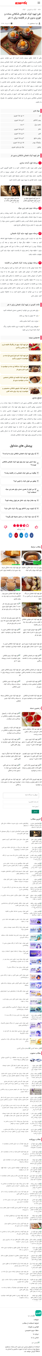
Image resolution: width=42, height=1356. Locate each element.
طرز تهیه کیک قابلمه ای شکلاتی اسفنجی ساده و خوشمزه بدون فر (32, 697)
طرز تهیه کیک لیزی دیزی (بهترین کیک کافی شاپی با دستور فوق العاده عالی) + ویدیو (32, 756)
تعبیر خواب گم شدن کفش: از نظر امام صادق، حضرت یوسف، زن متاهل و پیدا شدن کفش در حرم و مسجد (14, 1084)
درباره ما (36, 1334)
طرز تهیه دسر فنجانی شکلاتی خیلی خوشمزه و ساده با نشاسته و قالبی (32, 671)
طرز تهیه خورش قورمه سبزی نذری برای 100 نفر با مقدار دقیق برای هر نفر (32, 646)
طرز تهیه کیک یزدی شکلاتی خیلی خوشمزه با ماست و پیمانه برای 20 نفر (11, 672)
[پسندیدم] (36, 526)
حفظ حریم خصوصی (32, 1330)
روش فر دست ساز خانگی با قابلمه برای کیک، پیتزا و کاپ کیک (32, 569)
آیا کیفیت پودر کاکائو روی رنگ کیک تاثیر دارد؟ (20, 508)
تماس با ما (35, 1337)
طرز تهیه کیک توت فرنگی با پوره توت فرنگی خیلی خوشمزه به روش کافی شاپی (11, 756)
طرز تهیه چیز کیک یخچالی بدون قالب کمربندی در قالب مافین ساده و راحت (32, 731)
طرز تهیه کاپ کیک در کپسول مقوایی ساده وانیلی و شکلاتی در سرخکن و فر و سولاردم (11, 730)
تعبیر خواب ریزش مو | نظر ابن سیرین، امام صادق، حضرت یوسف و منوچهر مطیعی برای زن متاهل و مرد (14, 1076)
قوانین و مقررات (33, 1327)
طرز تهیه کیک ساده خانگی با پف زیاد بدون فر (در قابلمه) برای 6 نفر (10, 569)
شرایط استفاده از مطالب (30, 1323)
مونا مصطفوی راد (33, 23)
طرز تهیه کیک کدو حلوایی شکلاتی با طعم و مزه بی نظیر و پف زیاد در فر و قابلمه (32, 622)
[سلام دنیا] (31, 1316)
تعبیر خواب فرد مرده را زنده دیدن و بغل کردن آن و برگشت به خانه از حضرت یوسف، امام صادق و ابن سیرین (14, 1107)
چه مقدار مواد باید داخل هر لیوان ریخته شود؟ (20, 500)
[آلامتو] (38, 1316)
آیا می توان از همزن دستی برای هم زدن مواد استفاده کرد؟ (20, 491)
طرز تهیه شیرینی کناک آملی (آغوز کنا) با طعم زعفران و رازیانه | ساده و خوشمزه (32, 782)
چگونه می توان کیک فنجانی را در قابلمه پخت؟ (20, 473)
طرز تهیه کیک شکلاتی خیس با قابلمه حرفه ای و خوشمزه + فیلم (11, 645)
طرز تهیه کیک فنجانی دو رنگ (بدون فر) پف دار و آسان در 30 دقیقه (32, 596)
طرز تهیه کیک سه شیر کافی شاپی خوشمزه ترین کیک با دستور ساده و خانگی (11, 782)
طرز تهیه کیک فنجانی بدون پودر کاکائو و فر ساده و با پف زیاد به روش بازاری (11, 596)
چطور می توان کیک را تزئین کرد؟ (25, 481)
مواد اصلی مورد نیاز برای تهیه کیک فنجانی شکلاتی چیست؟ (19, 463)
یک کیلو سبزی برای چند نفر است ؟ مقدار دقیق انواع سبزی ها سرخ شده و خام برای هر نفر (11, 620)
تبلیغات (36, 1319)
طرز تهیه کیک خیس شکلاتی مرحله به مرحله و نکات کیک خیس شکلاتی (11, 698)
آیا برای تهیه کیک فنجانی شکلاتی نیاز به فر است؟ (19, 453)
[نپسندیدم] (5, 526)
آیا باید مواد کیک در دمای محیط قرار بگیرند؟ (21, 517)
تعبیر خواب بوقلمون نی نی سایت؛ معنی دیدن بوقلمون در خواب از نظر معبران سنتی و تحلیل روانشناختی (15, 865)
